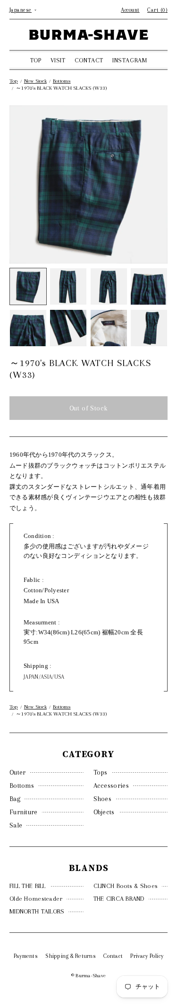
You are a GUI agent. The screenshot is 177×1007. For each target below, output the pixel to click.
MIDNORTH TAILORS (36, 911)
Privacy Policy (146, 956)
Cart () (157, 10)
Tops (100, 772)
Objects (104, 812)
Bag (14, 798)
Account (130, 10)
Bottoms (21, 785)
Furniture (23, 812)
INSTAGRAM (129, 60)
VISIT (58, 60)
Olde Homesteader (35, 898)
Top (13, 81)
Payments (26, 956)
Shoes (102, 798)
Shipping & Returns (70, 956)
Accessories (111, 785)
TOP (36, 60)
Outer (17, 772)
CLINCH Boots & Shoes (125, 885)
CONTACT (89, 60)
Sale (15, 825)
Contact (113, 956)
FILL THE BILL (27, 885)
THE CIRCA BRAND (118, 898)
